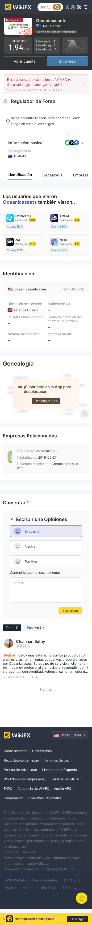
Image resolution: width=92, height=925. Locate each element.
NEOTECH (48, 888)
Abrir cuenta (25, 61)
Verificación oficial (65, 779)
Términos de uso (56, 760)
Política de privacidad (20, 770)
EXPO (8, 788)
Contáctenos (42, 751)
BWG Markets (15, 880)
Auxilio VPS (62, 788)
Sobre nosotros (15, 751)
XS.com (11, 888)
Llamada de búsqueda (59, 770)
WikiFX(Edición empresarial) (25, 779)
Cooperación (13, 798)
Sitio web (67, 61)
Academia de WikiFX (33, 788)
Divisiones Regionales (44, 798)
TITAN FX (70, 888)
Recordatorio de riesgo (21, 760)
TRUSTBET (71, 880)
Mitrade (28, 888)
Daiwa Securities (44, 880)
